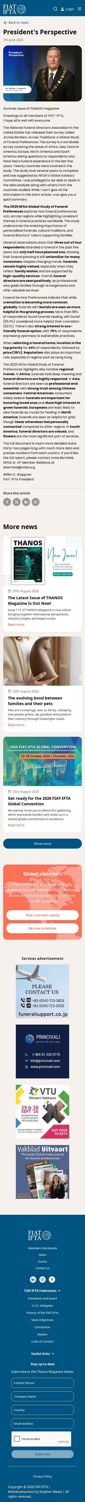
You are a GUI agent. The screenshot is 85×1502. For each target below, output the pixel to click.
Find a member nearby (43, 915)
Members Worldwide (42, 1248)
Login (70, 9)
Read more (16, 624)
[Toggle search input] (55, 8)
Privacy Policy (42, 1476)
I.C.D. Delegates (42, 1305)
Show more (42, 843)
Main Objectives (42, 1320)
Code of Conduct (42, 1341)
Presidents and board (42, 1298)
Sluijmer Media (51, 1491)
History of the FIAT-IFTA (42, 1313)
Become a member (42, 928)
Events (42, 1261)
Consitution (42, 1327)
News (42, 1255)
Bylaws (42, 1334)
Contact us (42, 1268)
